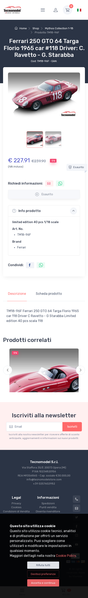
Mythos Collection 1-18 (59, 28)
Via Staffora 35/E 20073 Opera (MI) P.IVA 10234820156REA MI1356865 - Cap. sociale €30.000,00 (44, 471)
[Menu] (42, 9)
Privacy (16, 503)
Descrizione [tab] (17, 294)
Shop (36, 28)
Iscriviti (72, 426)
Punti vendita (47, 507)
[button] (44, 210)
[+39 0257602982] (76, 499)
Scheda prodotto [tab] (49, 294)
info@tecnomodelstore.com (44, 479)
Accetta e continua (43, 582)
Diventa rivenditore (48, 511)
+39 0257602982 (44, 483)
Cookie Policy (66, 556)
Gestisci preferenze (43, 574)
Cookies (16, 507)
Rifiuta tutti (43, 565)
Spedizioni (48, 503)
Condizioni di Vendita (16, 511)
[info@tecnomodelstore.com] (76, 508)
